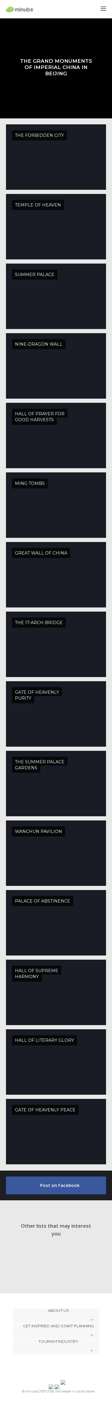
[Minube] (19, 9)
